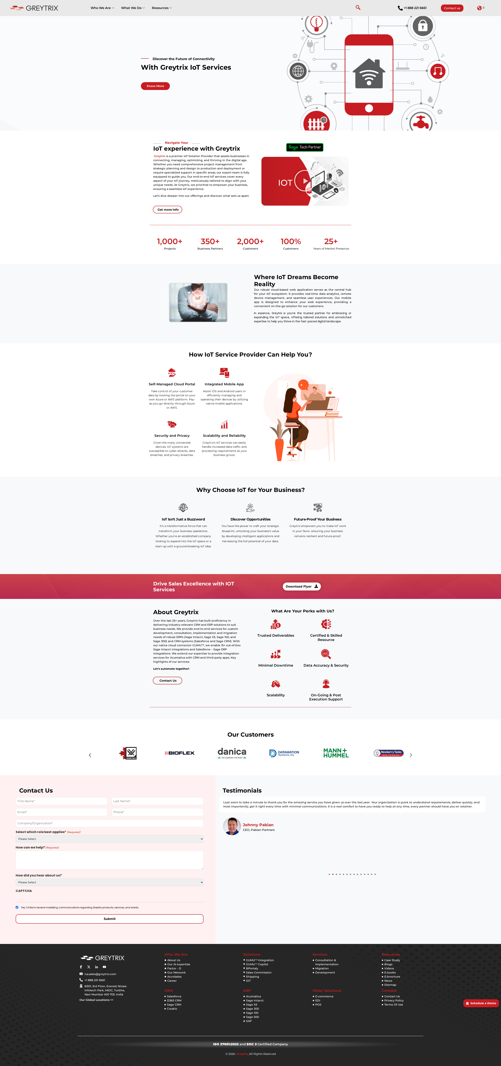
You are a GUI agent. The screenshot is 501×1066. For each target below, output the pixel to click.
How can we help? (37, 847)
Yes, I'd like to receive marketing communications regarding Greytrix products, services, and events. (80, 907)
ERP (247, 991)
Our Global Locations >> (96, 1000)
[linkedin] (96, 967)
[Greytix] (102, 958)
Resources (160, 8)
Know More (155, 86)
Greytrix (159, 156)
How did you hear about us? (39, 875)
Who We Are (101, 8)
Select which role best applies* (48, 832)
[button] (481, 8)
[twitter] (88, 967)
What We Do (131, 8)
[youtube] (104, 967)
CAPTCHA (24, 891)
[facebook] (80, 967)
